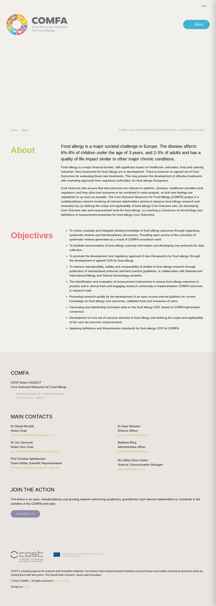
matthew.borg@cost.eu (133, 451)
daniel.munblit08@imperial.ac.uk (32, 435)
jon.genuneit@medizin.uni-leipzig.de (35, 451)
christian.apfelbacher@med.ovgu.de (35, 467)
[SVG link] (57, 556)
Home (14, 130)
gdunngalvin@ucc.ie (131, 469)
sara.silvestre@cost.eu (133, 435)
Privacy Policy (62, 580)
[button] (196, 24)
